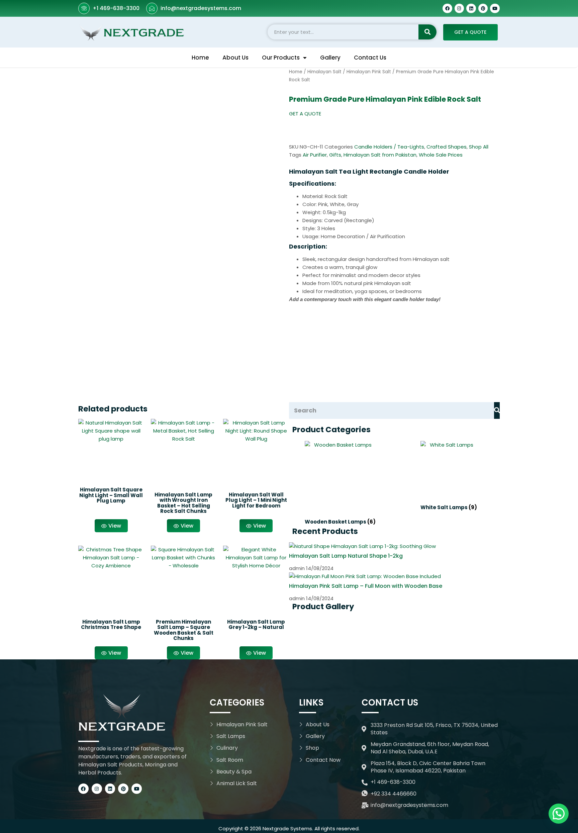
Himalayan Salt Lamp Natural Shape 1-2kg (346, 556)
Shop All (478, 146)
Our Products (281, 57)
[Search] (427, 31)
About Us (235, 57)
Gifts (335, 154)
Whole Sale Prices (441, 154)
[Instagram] (459, 8)
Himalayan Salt (324, 72)
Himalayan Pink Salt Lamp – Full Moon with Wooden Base (365, 586)
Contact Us (370, 57)
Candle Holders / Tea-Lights (389, 146)
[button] (305, 113)
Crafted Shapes (446, 146)
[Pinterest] (483, 8)
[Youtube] (495, 8)
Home (200, 57)
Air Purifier (315, 154)
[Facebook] (447, 8)
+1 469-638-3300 (116, 8)
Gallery (330, 57)
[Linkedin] (471, 8)
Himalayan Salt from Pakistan (380, 154)
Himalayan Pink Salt (369, 72)
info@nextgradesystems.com (201, 8)
